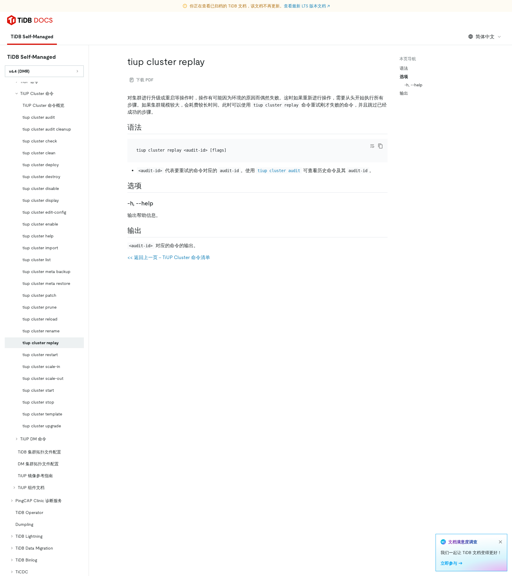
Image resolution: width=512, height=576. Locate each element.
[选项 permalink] (146, 185)
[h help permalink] (157, 203)
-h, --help (413, 84)
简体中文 (485, 36)
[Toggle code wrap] (372, 146)
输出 (404, 93)
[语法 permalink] (146, 127)
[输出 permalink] (146, 230)
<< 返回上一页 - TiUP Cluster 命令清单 (168, 257)
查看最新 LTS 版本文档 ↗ (307, 6)
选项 (404, 76)
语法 (404, 68)
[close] (500, 542)
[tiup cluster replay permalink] (209, 61)
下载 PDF (144, 79)
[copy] (380, 146)
